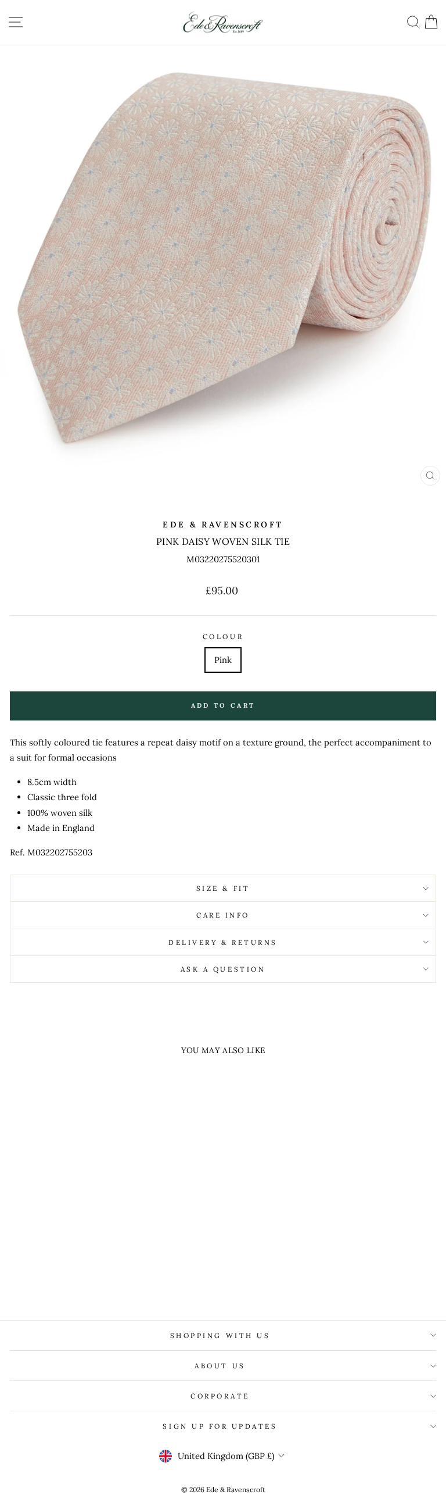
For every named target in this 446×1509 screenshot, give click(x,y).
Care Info (223, 915)
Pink (223, 659)
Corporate (220, 1396)
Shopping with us (220, 1335)
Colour (223, 636)
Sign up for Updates (220, 1426)
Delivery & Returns (223, 942)
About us (220, 1365)
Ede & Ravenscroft (223, 524)
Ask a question (223, 969)
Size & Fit (223, 888)
